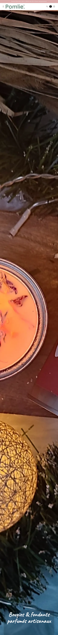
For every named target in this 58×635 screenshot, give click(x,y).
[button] (3, 6)
